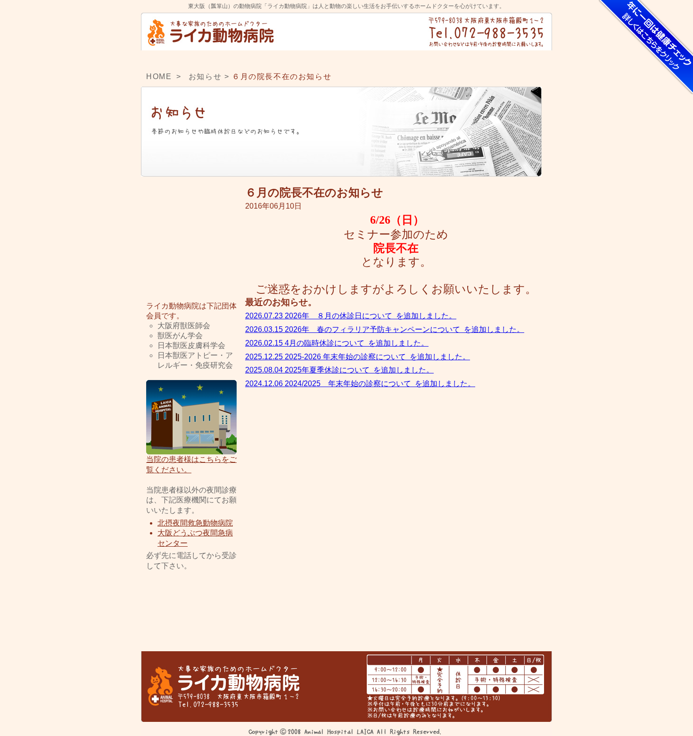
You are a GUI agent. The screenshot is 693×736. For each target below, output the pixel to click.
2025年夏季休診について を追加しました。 (339, 370)
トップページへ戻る (211, 31)
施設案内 (288, 58)
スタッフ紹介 (462, 58)
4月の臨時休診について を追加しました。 (337, 343)
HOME (172, 58)
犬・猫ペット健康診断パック (646, 47)
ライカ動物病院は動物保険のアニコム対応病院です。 (191, 266)
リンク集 (191, 614)
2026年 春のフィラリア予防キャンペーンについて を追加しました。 (384, 329)
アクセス (404, 58)
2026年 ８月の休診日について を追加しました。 (350, 316)
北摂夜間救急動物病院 (195, 523)
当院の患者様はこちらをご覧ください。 (191, 464)
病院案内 (230, 58)
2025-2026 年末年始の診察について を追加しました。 (357, 357)
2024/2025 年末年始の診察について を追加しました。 (360, 384)
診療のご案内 (346, 58)
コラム (520, 58)
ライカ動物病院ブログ (191, 210)
